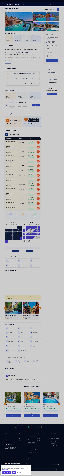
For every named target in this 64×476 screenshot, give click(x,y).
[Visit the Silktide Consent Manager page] (28, 472)
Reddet (14, 472)
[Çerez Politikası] (5, 469)
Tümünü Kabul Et (7, 472)
